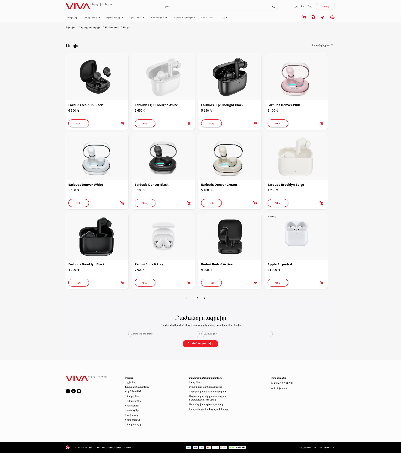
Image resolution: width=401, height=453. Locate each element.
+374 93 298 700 (283, 383)
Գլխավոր (70, 27)
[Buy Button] (122, 123)
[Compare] (313, 17)
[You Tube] (79, 391)
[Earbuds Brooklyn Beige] (296, 157)
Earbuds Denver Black (152, 184)
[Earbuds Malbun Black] (97, 77)
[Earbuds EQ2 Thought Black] (230, 77)
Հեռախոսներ (131, 415)
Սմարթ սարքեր (133, 424)
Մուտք (325, 6)
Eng (310, 6)
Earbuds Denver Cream (219, 184)
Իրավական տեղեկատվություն (205, 386)
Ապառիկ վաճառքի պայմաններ (206, 404)
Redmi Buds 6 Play (149, 264)
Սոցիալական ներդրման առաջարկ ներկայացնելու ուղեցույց (208, 397)
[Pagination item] (214, 298)
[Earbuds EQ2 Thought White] (163, 77)
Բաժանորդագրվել (200, 343)
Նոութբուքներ (157, 17)
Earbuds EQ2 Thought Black (222, 105)
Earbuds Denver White (85, 184)
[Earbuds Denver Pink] (296, 77)
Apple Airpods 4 (280, 264)
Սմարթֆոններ (90, 17)
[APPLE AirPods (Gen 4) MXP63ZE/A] (296, 236)
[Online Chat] (332, 18)
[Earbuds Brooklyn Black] (97, 236)
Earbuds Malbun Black (85, 105)
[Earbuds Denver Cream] (230, 157)
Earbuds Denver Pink (284, 105)
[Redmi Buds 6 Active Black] (230, 236)
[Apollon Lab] (327, 447)
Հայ (296, 6)
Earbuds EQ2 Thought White (156, 105)
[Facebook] (68, 391)
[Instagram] (73, 391)
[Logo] (89, 6)
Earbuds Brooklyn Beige (286, 184)
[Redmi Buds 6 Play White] (163, 236)
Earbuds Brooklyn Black (86, 264)
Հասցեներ (194, 382)
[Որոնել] (274, 6)
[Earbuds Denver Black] (163, 157)
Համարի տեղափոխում (184, 17)
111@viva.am (281, 388)
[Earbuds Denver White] (97, 157)
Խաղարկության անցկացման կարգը (208, 409)
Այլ (223, 17)
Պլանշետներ (136, 17)
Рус (303, 6)
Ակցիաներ (72, 17)
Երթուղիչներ (132, 410)
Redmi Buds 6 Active (217, 264)
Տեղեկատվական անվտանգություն (208, 391)
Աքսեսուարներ (113, 17)
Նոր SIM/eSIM (208, 17)
